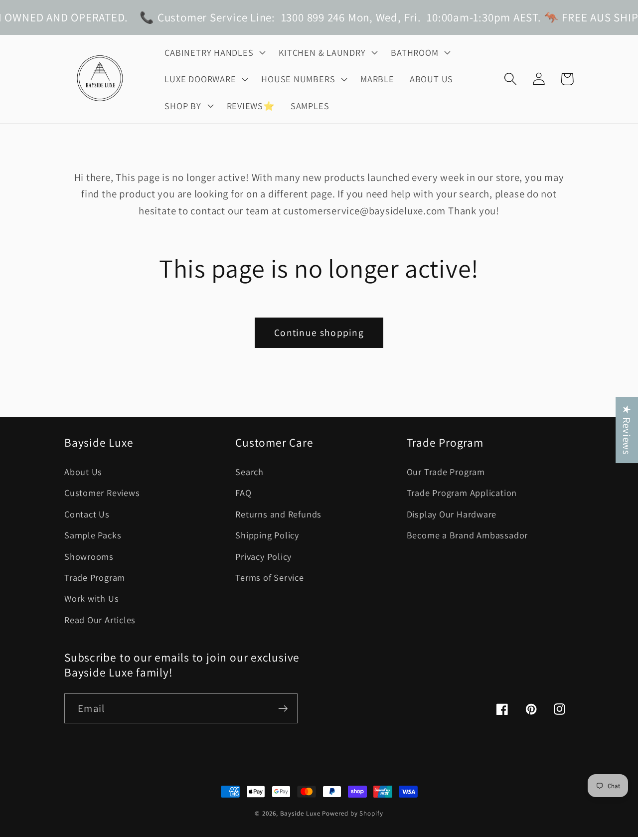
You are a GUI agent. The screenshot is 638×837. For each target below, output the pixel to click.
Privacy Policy (263, 556)
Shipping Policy (267, 535)
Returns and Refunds (278, 514)
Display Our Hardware (452, 514)
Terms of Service (269, 577)
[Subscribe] (283, 708)
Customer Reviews (102, 493)
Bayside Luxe (300, 813)
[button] (214, 52)
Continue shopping (319, 332)
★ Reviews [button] (627, 430)
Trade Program (94, 577)
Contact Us (87, 514)
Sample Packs (92, 535)
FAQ (243, 493)
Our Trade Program (446, 472)
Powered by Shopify (352, 813)
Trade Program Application (462, 493)
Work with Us (91, 598)
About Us (83, 472)
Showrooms (89, 556)
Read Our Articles (100, 620)
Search (249, 472)
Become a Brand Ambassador (467, 535)
